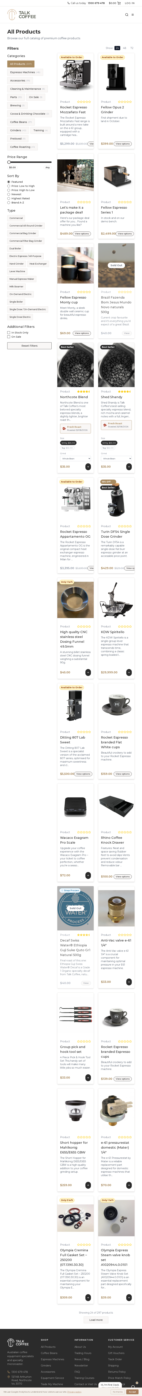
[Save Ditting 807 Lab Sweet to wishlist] (90, 705)
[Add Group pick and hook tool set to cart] (75, 1014)
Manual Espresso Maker (22, 279)
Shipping (113, 1365)
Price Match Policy (119, 1378)
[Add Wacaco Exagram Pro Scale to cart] (75, 805)
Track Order (115, 1359)
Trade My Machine (52, 1384)
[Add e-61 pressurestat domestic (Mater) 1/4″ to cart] (116, 1110)
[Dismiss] (124, 1384)
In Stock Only (19, 332)
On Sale (35, 97)
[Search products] (126, 14)
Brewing (17, 105)
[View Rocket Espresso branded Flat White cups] (102, 705)
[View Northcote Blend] (67, 364)
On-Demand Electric (21, 294)
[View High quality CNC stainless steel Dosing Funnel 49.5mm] (67, 599)
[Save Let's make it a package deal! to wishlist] (90, 175)
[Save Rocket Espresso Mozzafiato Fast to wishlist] (90, 75)
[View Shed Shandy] (108, 364)
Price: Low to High (23, 186)
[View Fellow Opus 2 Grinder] (102, 75)
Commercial (16, 218)
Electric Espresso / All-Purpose (25, 256)
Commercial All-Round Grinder (26, 225)
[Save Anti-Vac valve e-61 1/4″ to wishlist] (124, 908)
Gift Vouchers (116, 1353)
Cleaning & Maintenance (27, 88)
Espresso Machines (25, 72)
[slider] (9, 162)
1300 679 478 (19, 1372)
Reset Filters (29, 345)
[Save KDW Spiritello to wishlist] (124, 599)
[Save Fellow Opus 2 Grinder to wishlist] (131, 75)
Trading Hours (82, 1353)
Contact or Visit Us (85, 1384)
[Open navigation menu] (133, 15)
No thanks (118, 1392)
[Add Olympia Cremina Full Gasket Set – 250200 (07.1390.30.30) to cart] (75, 1218)
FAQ (77, 1371)
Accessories (20, 80)
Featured (17, 182)
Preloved (17, 138)
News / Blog (81, 1359)
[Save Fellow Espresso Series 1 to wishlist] (131, 175)
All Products (21, 64)
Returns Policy (117, 1371)
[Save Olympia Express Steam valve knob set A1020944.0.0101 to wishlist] (124, 1218)
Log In (130, 3)
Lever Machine (17, 271)
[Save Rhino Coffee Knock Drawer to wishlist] (131, 805)
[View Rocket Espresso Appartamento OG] (61, 499)
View (127, 333)
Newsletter (81, 1365)
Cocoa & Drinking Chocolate (29, 113)
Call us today (88, 3)
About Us (80, 1346)
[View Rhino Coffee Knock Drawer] (102, 805)
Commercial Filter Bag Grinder (26, 241)
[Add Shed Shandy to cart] (116, 364)
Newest (16, 194)
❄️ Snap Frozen (70, 890)
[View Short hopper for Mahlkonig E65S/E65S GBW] (67, 1110)
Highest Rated (20, 198)
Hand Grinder (17, 263)
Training (40, 130)
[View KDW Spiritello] (108, 599)
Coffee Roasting (22, 147)
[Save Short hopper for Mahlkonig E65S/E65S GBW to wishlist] (83, 1110)
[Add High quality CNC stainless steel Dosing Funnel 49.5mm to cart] (75, 599)
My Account (115, 1346)
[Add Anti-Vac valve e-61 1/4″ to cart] (116, 908)
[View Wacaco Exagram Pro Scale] (67, 805)
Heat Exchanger (38, 263)
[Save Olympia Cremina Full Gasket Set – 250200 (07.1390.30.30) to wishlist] (83, 1218)
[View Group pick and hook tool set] (67, 1014)
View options (75, 75)
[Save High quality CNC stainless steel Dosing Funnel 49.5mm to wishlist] (83, 599)
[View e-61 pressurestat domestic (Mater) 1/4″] (108, 1110)
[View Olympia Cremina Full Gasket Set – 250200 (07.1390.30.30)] (67, 1218)
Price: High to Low (23, 190)
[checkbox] (8, 332)
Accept (132, 1392)
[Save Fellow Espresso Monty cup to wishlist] (90, 265)
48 (124, 48)
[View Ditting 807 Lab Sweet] (61, 705)
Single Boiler (16, 301)
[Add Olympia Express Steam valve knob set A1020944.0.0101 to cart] (116, 1218)
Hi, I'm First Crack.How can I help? (110, 1386)
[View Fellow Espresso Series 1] (102, 175)
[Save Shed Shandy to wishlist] (124, 364)
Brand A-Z (17, 202)
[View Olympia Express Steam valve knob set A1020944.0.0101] (108, 1218)
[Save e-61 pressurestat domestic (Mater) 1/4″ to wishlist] (124, 1110)
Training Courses (84, 1378)
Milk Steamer (16, 286)
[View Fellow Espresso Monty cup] (61, 265)
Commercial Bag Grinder (23, 233)
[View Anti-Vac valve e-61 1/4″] (108, 908)
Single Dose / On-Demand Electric (28, 309)
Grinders (18, 130)
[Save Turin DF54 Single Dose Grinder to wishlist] (131, 499)
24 (117, 48)
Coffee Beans (21, 122)
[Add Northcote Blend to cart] (75, 364)
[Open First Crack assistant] (133, 1387)
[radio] (8, 181)
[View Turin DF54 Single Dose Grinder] (102, 499)
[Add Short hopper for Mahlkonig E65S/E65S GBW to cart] (75, 1110)
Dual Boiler (15, 248)
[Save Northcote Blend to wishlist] (83, 364)
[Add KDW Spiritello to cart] (116, 599)
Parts (16, 97)
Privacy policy (74, 1391)
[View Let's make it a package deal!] (61, 175)
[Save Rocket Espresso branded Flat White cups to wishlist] (131, 705)
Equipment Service (52, 1378)
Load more (96, 1319)
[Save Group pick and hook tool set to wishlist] (83, 1014)
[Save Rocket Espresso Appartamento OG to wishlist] (90, 499)
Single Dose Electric (20, 317)
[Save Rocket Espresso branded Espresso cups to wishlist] (131, 1014)
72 (131, 48)
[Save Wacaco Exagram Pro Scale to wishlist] (83, 805)
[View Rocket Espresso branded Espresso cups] (102, 1014)
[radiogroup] (29, 192)
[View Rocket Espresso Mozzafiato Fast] (61, 75)
